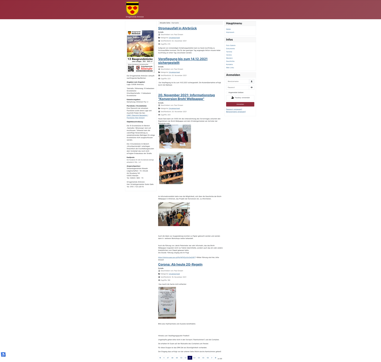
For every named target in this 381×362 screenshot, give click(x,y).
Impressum (230, 32)
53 (194, 358)
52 (190, 358)
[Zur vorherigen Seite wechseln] (164, 358)
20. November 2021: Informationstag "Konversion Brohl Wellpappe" (186, 97)
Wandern (229, 58)
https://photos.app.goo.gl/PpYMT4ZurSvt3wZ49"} (176, 257)
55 (203, 358)
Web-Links (230, 68)
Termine (229, 52)
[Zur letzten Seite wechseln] (215, 358)
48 (172, 358)
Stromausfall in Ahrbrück (177, 28)
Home (228, 29)
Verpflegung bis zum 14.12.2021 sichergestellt (183, 61)
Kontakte (229, 64)
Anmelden (240, 104)
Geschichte (230, 61)
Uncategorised (174, 38)
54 (199, 358)
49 (177, 358)
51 (185, 358)
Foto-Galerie (230, 45)
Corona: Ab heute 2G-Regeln (180, 264)
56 (208, 358)
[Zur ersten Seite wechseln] (160, 358)
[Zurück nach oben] (377, 358)
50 (181, 358)
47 (168, 358)
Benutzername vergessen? (236, 112)
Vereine (229, 55)
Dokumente (230, 49)
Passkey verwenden (242, 98)
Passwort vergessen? (234, 109)
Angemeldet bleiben (236, 92)
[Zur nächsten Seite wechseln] (212, 358)
